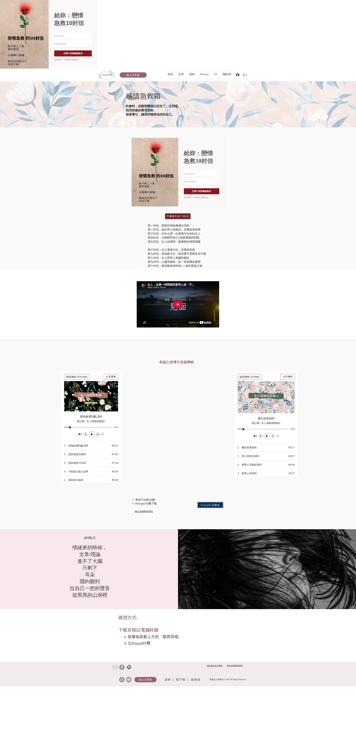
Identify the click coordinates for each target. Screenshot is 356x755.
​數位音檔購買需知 (144, 511)
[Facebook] (122, 667)
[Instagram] (122, 679)
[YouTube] (128, 679)
